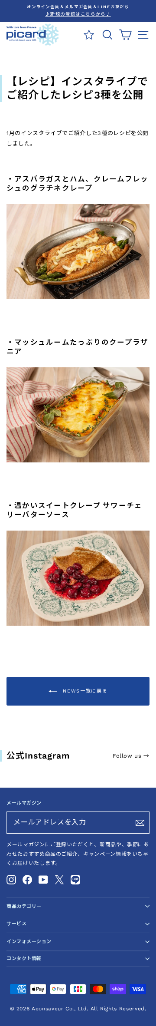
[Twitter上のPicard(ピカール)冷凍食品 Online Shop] (59, 879)
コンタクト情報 (24, 958)
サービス (16, 924)
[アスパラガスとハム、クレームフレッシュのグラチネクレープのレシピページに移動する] (78, 297)
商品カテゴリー (24, 906)
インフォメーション (29, 941)
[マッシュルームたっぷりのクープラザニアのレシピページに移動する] (78, 460)
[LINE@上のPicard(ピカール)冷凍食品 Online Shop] (75, 879)
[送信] (140, 822)
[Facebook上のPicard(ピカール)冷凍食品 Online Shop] (27, 879)
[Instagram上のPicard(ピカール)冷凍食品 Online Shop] (11, 879)
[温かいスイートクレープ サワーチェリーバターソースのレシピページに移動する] (78, 623)
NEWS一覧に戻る (84, 691)
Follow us (131, 755)
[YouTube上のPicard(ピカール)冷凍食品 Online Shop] (43, 879)
